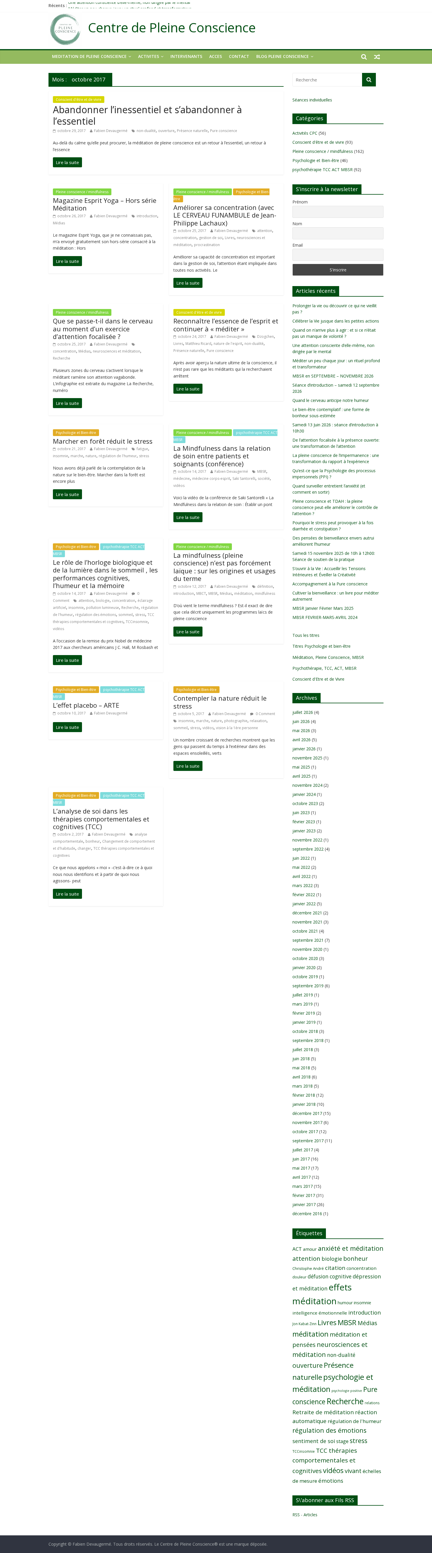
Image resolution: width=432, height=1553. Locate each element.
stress (144, 455)
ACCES (215, 56)
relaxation (258, 720)
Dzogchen (265, 336)
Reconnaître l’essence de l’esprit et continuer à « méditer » (225, 324)
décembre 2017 (307, 1113)
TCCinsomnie (137, 621)
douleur (299, 1277)
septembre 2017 (308, 1140)
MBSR (261, 471)
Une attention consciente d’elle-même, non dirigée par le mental (129, 5)
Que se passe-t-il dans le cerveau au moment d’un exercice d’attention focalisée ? (103, 328)
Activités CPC (304, 133)
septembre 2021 (308, 940)
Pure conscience (223, 130)
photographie (235, 720)
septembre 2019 (308, 985)
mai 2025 (301, 767)
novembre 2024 (307, 785)
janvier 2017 (304, 1204)
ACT (297, 1248)
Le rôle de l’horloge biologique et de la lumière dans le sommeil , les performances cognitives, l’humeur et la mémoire (105, 574)
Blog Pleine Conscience (282, 56)
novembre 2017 (307, 1122)
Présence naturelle (192, 130)
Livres (230, 237)
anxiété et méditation (351, 1248)
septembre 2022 (308, 849)
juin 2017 (301, 1159)
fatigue (142, 448)
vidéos (179, 485)
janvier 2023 (304, 831)
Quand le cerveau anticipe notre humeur (330, 400)
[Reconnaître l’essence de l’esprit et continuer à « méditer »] (187, 389)
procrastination (207, 244)
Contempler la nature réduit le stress (220, 702)
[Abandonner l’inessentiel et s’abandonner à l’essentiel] (67, 162)
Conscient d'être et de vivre (78, 99)
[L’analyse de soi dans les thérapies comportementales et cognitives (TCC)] (67, 894)
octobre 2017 (305, 1131)
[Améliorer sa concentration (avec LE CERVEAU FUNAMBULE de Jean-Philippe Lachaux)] (187, 283)
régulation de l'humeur (118, 455)
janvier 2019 (304, 1022)
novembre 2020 (307, 949)
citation (335, 1267)
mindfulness (265, 593)
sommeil (125, 614)
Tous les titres (305, 635)
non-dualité (146, 130)
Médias (59, 223)
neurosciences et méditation (116, 351)
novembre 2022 (307, 840)
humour (345, 1302)
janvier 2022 (304, 903)
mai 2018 (301, 1068)
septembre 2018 (308, 1040)
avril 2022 (301, 876)
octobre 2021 (305, 931)
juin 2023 (301, 812)
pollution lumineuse (102, 607)
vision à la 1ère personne (237, 727)
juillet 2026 (302, 712)
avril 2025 (301, 776)
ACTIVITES (148, 56)
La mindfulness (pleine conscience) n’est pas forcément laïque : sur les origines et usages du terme (224, 567)
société (264, 478)
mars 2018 (302, 1086)
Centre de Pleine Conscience (172, 27)
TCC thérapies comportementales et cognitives (324, 1460)
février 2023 (303, 821)
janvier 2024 (304, 794)
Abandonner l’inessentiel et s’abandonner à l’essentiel (147, 115)
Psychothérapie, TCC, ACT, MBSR (324, 668)
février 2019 (303, 1013)
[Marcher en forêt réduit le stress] (67, 494)
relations (372, 1402)
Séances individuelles (312, 100)
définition (265, 586)
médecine (181, 478)
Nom (297, 223)
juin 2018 (301, 1058)
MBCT (201, 593)
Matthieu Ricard (198, 343)
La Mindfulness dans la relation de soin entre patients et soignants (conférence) (222, 456)
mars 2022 (302, 885)
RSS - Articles (304, 1514)
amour (310, 1249)
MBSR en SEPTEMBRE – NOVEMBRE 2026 (333, 376)
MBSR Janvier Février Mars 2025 (323, 608)
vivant (353, 1471)
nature (91, 455)
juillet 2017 (302, 1150)
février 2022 (303, 894)
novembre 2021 (307, 922)
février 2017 (303, 1195)
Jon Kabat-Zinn (304, 1323)
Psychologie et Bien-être (76, 432)
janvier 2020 (304, 967)
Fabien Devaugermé (111, 130)
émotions (330, 1480)
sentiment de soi (313, 1441)
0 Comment (265, 713)
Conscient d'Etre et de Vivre (318, 679)
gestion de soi (210, 237)
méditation (243, 593)
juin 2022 (301, 858)
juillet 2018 (302, 1049)
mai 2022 (301, 867)
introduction (147, 215)
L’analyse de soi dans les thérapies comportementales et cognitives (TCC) (101, 818)
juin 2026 (301, 721)
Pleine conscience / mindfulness (82, 191)
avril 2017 (301, 1177)
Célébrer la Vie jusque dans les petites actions (335, 321)
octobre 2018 (305, 1031)
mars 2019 (302, 1004)
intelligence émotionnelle (319, 1313)
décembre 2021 (307, 913)
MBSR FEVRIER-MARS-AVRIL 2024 (324, 617)
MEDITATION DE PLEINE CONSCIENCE (89, 56)
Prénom (300, 202)
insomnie (60, 455)
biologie (103, 600)
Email (297, 245)
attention (264, 230)
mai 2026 (301, 730)
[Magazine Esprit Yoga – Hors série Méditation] (67, 261)
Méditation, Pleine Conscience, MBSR (328, 657)
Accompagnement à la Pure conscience (330, 584)
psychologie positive (346, 1391)
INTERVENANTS (186, 56)
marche (77, 455)
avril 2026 (301, 739)
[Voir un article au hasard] (377, 56)
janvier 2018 (304, 1104)
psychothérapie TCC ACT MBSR (322, 169)
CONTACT (239, 56)
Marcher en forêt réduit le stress (103, 441)
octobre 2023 (305, 803)
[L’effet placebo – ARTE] (67, 727)
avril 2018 (301, 1077)
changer (84, 848)
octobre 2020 (305, 958)
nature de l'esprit (228, 343)
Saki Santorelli (243, 478)
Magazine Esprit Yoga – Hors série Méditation (104, 204)
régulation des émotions (95, 614)
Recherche (61, 358)
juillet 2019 (302, 995)
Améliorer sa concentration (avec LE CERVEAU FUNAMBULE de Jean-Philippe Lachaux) (224, 215)
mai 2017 (301, 1168)
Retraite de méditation (323, 1412)
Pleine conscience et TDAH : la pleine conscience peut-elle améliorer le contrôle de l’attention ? (335, 507)
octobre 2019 (305, 976)
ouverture (166, 130)
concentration (185, 237)
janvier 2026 (304, 749)
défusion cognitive (329, 1276)
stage (342, 1441)
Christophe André (308, 1268)
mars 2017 (302, 1186)
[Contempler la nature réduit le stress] (187, 766)
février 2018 (303, 1095)
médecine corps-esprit (211, 478)
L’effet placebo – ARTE (86, 705)
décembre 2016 (307, 1213)
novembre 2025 (307, 758)
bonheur (93, 841)
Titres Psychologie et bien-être (321, 646)
